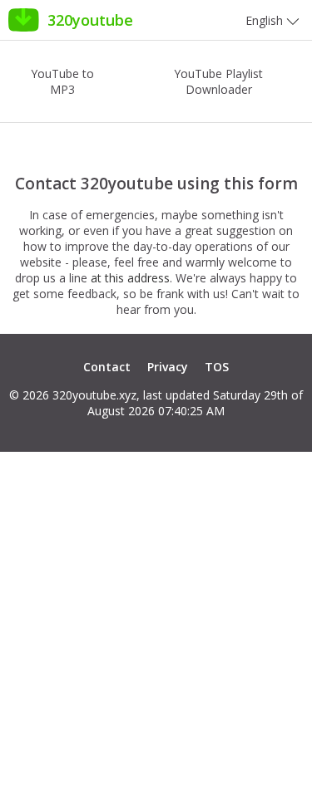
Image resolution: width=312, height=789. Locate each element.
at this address (130, 278)
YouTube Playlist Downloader (218, 81)
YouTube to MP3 (62, 81)
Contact (107, 367)
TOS (217, 367)
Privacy (167, 367)
